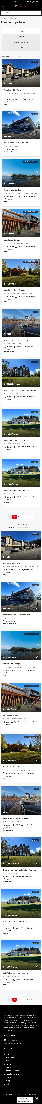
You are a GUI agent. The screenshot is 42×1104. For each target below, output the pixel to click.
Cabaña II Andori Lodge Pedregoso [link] (16, 490)
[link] (21, 73)
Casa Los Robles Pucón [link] (12, 90)
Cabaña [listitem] (8, 1077)
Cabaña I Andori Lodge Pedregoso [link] (16, 440)
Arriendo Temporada (21, 42)
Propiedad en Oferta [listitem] (12, 1071)
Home (5, 18)
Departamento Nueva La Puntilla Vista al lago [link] (20, 390)
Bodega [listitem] (8, 1081)
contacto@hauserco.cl (13, 1043)
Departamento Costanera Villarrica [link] (16, 340)
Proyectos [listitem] (9, 1064)
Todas (21, 31)
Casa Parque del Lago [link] (12, 240)
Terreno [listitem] (8, 1067)
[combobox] (25, 527)
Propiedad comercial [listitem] (12, 1074)
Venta (21, 48)
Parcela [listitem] (8, 1061)
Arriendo (21, 37)
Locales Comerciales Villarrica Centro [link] (17, 143)
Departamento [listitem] (10, 1057)
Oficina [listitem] (8, 1084)
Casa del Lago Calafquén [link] (13, 190)
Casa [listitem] (7, 1054)
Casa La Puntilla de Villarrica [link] (14, 290)
